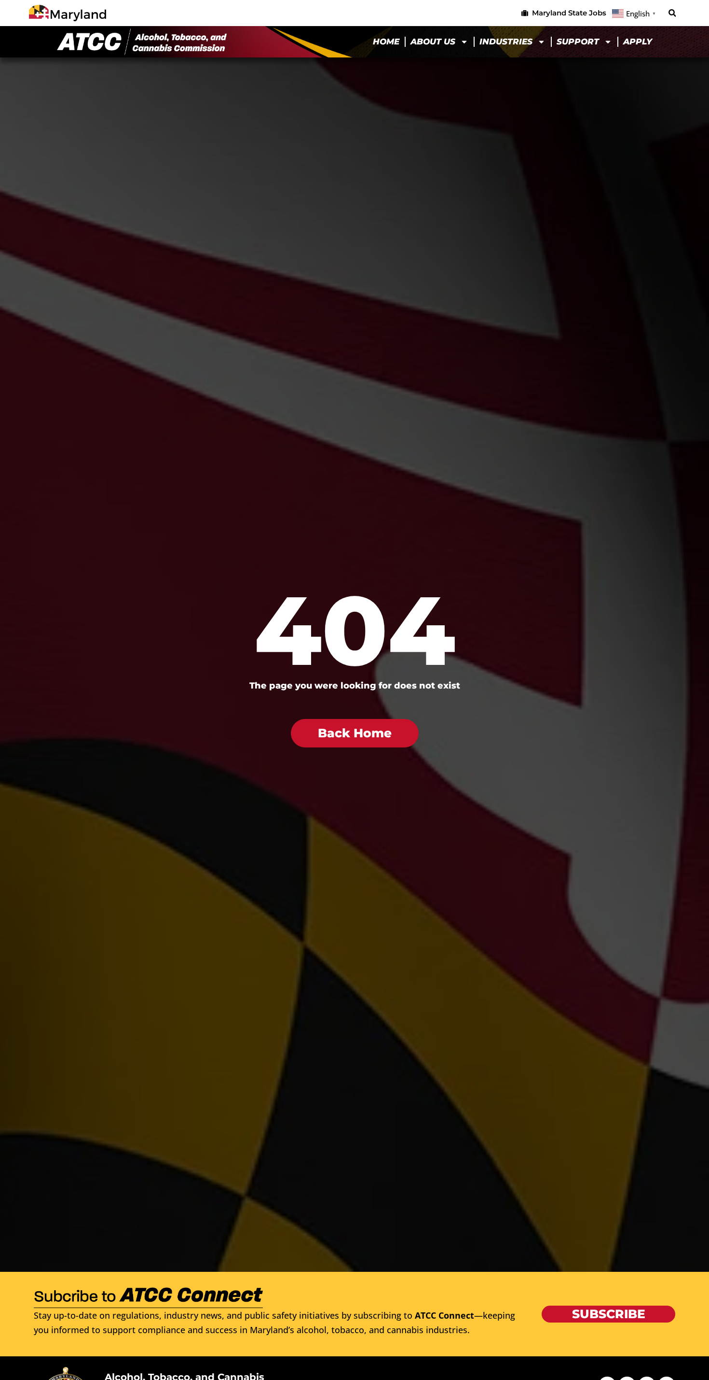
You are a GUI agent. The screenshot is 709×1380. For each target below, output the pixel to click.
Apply (637, 41)
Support (578, 41)
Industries (505, 41)
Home (386, 41)
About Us (432, 41)
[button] (672, 13)
